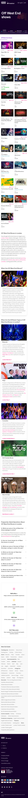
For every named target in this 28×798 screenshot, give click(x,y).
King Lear (16, 395)
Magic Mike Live (6, 354)
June (21, 664)
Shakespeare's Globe (7, 396)
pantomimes (22, 260)
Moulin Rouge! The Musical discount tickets (11, 691)
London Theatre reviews (19, 725)
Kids (19, 659)
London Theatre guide (6, 727)
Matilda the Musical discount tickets (9, 693)
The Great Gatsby (21, 389)
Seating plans (16, 723)
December (10, 668)
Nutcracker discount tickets (7, 704)
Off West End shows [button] (6, 37)
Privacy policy (4, 758)
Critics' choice (18, 652)
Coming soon (4, 652)
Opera (2, 657)
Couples (3, 661)
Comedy (18, 654)
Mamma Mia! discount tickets (8, 702)
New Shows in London (7, 514)
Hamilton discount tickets (7, 682)
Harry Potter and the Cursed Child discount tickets (11, 696)
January (19, 661)
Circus (21, 675)
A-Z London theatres (6, 723)
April (13, 664)
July (2, 666)
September (12, 666)
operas (17, 260)
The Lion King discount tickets (14, 680)
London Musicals (6, 359)
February (3, 664)
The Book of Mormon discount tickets (10, 687)
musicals (10, 260)
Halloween (3, 716)
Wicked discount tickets (6, 684)
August (6, 666)
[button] (7, 49)
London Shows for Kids (7, 474)
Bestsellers (11, 650)
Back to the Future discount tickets (9, 706)
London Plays (5, 400)
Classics (11, 670)
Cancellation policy (5, 763)
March (8, 664)
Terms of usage (4, 760)
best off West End (7, 536)
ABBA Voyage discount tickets (8, 700)
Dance (22, 654)
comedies (3, 261)
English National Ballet (18, 718)
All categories (20, 677)
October (19, 666)
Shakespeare (4, 673)
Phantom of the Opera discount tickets (10, 689)
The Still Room (13, 507)
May (17, 664)
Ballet (7, 657)
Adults (8, 661)
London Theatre (5, 238)
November (3, 668)
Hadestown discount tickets (7, 709)
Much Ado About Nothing (8, 430)
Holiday (11, 652)
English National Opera (6, 720)
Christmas (18, 713)
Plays (12, 654)
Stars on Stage (14, 675)
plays (13, 260)
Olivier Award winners (13, 716)
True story (18, 673)
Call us (4, 745)
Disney (16, 670)
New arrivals (19, 650)
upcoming (23, 258)
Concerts (3, 659)
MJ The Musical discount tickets (8, 711)
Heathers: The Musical (7, 353)
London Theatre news (6, 725)
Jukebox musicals (5, 675)
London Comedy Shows (8, 438)
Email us (5, 748)
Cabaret (20, 657)
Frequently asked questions (7, 729)
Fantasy (3, 677)
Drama (21, 670)
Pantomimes (14, 657)
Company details (5, 755)
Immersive (11, 673)
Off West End (4, 670)
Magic (13, 677)
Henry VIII (9, 395)
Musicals (7, 654)
